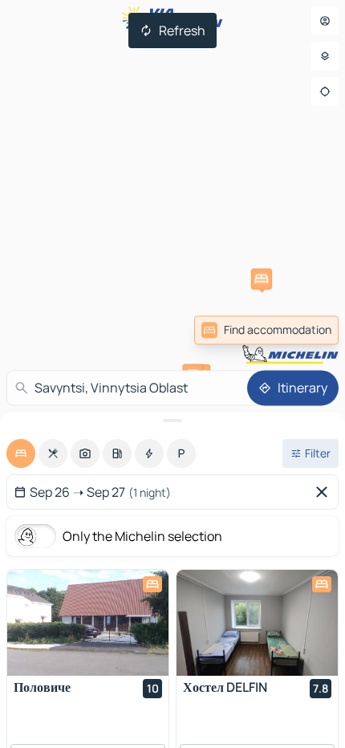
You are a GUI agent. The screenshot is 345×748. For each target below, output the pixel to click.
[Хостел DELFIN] (257, 623)
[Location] (325, 91)
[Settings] (325, 56)
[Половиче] (87, 623)
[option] (20, 453)
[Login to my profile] (325, 20)
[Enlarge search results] (172, 420)
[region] (87, 623)
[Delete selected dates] (325, 492)
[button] (261, 279)
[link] (266, 329)
